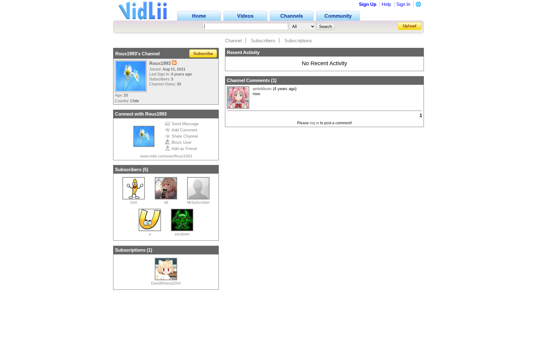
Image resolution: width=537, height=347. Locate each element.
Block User (181, 142)
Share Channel (185, 136)
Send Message (185, 123)
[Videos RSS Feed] (174, 63)
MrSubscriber (198, 202)
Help (386, 4)
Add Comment (184, 130)
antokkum (262, 88)
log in (314, 123)
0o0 (134, 202)
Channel (233, 40)
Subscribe (203, 53)
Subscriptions (298, 40)
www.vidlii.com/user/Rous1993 (166, 156)
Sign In (403, 4)
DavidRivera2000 (166, 283)
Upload (409, 26)
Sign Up (367, 4)
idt (166, 202)
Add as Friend (184, 148)
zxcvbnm (182, 234)
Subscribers (263, 40)
